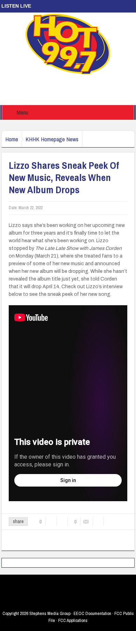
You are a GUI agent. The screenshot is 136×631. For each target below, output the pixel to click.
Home (11, 139)
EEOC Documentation (92, 613)
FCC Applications (73, 620)
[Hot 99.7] (68, 43)
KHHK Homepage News (51, 139)
